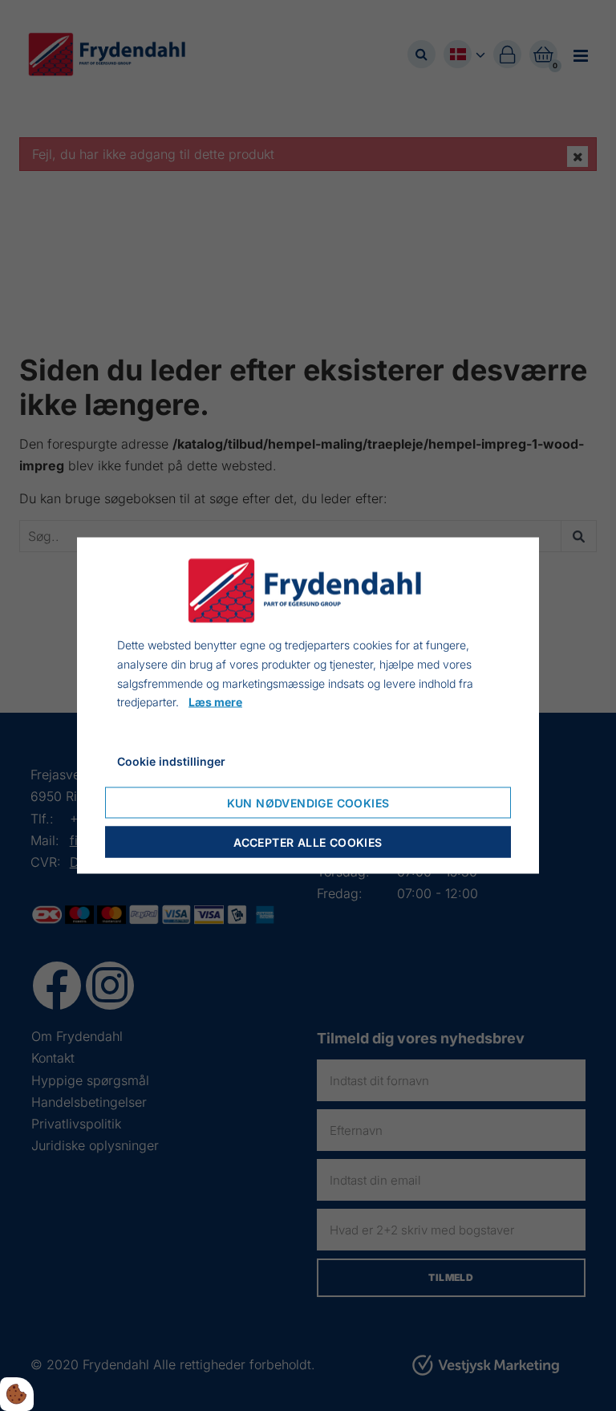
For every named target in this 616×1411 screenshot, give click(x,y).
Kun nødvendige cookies (308, 802)
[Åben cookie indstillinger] (17, 1394)
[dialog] (308, 706)
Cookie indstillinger (171, 761)
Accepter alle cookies (307, 841)
